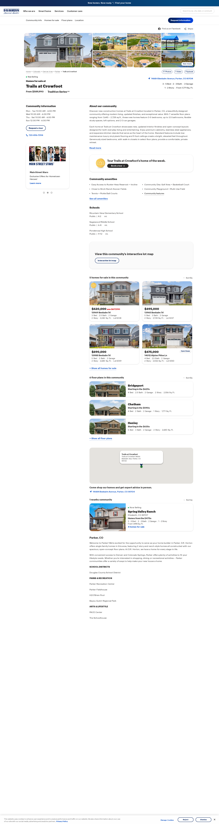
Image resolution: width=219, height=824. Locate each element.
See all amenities (98, 198)
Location (79, 20)
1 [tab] (44, 193)
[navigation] (51, 72)
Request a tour (36, 128)
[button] (180, 20)
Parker (57, 72)
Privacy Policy (62, 821)
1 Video (178, 72)
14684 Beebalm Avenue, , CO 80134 (172, 78)
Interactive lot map (107, 260)
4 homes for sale (136, 526)
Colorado (36, 72)
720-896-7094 (35, 135)
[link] (58, 50)
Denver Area (48, 72)
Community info (34, 20)
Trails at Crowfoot (70, 72)
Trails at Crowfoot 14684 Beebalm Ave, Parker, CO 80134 (131, 458)
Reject (185, 820)
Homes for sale (51, 20)
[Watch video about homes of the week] (99, 162)
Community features (154, 193)
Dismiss (203, 820)
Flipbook (189, 72)
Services (59, 11)
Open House (185, 351)
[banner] (109, 3)
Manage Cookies (167, 820)
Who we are (29, 11)
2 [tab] (48, 193)
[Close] (214, 819)
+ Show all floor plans (100, 438)
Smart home (45, 11)
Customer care (74, 11)
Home (28, 72)
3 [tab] (52, 193)
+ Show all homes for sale (102, 368)
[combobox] (197, 11)
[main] (109, 424)
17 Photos (167, 72)
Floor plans (66, 20)
